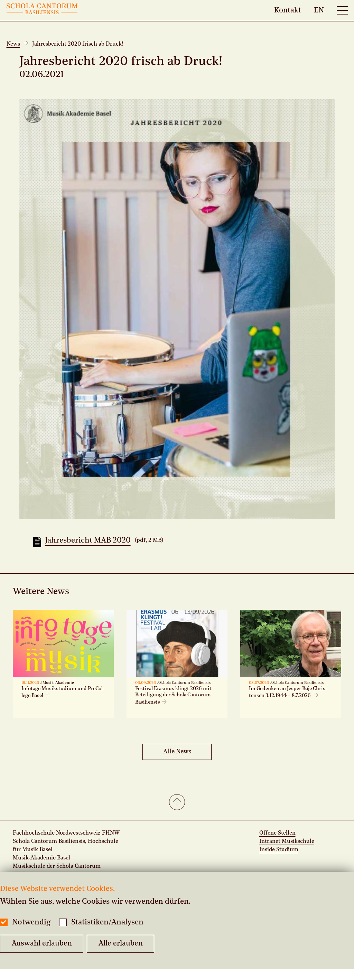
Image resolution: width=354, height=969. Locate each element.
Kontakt (287, 10)
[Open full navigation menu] (342, 10)
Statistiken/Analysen (107, 922)
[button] (177, 802)
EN (319, 10)
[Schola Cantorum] (42, 10)
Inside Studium (278, 850)
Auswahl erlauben (42, 943)
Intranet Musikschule (286, 841)
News (13, 44)
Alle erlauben (121, 943)
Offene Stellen (277, 833)
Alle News (177, 752)
